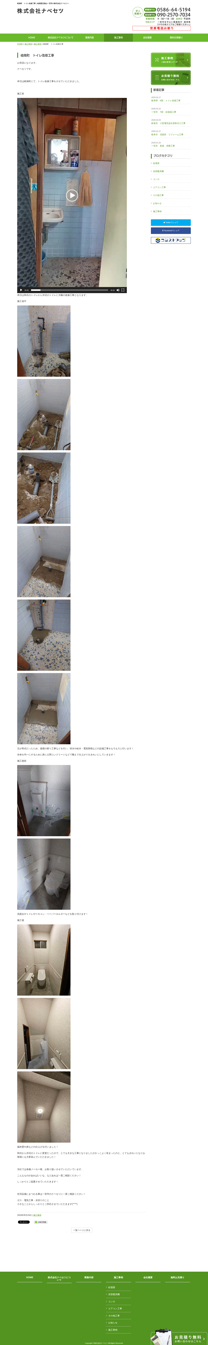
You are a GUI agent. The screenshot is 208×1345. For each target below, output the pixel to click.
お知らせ (157, 203)
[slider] (69, 290)
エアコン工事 (159, 187)
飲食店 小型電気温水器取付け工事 (168, 121)
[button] (72, 195)
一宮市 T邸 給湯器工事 (163, 110)
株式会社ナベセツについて (59, 1278)
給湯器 (156, 163)
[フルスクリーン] (122, 290)
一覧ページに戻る (81, 1230)
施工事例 (28, 44)
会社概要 (148, 1277)
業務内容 (88, 1277)
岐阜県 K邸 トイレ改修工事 (165, 99)
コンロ (156, 179)
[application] (72, 195)
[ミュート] (118, 290)
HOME (20, 44)
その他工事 (158, 195)
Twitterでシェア (171, 222)
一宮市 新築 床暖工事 (163, 144)
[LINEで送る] (40, 1222)
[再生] (21, 290)
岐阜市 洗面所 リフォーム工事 (168, 133)
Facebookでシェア (171, 231)
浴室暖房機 (158, 171)
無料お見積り (177, 1277)
